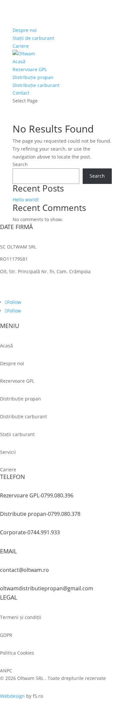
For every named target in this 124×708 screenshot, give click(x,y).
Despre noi (25, 30)
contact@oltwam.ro (24, 570)
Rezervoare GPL (30, 69)
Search (20, 164)
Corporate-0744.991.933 (30, 532)
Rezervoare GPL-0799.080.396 (36, 495)
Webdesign (12, 696)
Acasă (19, 61)
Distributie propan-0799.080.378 (40, 513)
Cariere (21, 46)
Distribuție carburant (36, 85)
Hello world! (26, 199)
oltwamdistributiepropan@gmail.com (46, 588)
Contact (21, 93)
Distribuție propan (33, 77)
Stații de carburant (33, 38)
